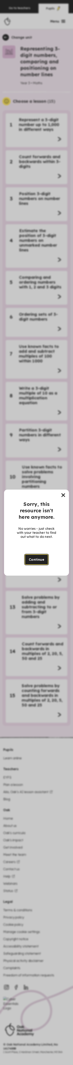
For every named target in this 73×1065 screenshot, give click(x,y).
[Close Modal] (63, 495)
